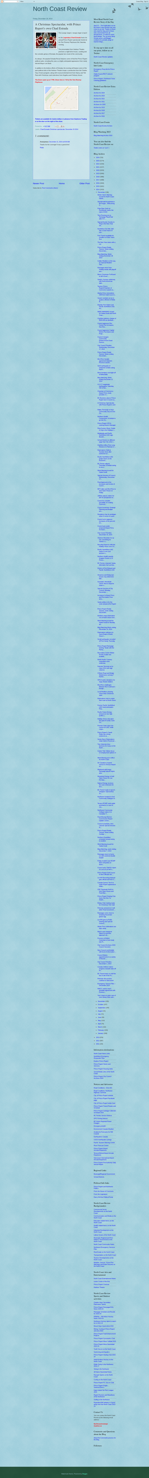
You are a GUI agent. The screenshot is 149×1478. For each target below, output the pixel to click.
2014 (98, 189)
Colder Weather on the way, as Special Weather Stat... (107, 262)
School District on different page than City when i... (106, 441)
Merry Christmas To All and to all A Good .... (106, 275)
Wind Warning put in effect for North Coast (106, 758)
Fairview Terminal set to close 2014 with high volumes (105, 668)
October (101, 1004)
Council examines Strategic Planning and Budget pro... (107, 509)
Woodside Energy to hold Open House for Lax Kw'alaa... (106, 778)
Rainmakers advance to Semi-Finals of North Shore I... (105, 634)
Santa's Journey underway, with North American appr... (106, 281)
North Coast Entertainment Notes (105, 1278)
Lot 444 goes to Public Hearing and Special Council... (105, 921)
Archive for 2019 (99, 107)
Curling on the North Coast (102, 1380)
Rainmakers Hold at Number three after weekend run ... (104, 451)
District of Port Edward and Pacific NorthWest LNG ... (106, 570)
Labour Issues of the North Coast (105, 1235)
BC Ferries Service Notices (103, 1115)
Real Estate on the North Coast (104, 1252)
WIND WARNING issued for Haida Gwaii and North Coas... (107, 313)
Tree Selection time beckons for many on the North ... (106, 746)
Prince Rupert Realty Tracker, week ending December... (105, 610)
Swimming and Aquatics (102, 1352)
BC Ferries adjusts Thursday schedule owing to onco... (107, 465)
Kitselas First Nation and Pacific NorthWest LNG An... (106, 306)
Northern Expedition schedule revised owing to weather (106, 839)
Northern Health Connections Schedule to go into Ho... (107, 418)
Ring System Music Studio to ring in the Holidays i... (106, 429)
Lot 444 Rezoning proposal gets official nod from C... (106, 878)
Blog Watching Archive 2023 (103, 135)
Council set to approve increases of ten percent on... (106, 521)
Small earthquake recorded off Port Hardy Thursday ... (106, 641)
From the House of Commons (104, 1191)
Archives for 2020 (99, 104)
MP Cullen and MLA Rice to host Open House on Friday (107, 490)
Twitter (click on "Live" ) (101, 148)
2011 (98, 1044)
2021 (98, 167)
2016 (98, 183)
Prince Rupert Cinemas (101, 1284)
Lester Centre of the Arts (102, 1281)
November (101, 1001)
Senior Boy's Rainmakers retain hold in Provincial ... (107, 740)
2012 (98, 1040)
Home (62, 183)
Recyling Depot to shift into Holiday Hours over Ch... (106, 545)
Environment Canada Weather (104, 1129)
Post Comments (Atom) (50, 188)
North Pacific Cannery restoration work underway (105, 661)
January (101, 1033)
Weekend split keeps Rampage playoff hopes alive (106, 771)
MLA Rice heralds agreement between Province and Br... (105, 360)
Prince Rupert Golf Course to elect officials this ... (106, 873)
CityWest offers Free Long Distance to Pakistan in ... (107, 446)
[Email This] (56, 126)
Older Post (84, 183)
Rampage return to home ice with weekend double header (106, 856)
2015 (98, 186)
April (99, 1024)
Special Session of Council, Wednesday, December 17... (107, 477)
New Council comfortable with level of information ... (107, 951)
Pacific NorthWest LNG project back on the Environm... (105, 458)
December (101, 192)
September (102, 1008)
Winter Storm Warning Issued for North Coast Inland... (106, 196)
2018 (98, 177)
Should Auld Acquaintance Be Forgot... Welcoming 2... (106, 203)
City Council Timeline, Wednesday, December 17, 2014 (106, 347)
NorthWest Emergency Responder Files (101, 1057)
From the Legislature (100, 1194)
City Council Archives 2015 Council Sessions (106, 946)
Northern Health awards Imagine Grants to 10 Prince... (105, 558)
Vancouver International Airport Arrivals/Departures (104, 1159)
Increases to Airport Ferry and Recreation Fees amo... (106, 597)
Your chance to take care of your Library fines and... (107, 996)
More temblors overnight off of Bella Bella (107, 373)
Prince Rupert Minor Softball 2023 (105, 1341)
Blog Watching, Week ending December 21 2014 (105, 379)
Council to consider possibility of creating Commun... (105, 502)
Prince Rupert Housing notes (103, 1069)
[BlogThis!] (58, 126)
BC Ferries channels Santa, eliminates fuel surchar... (107, 564)
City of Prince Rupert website (103, 1095)
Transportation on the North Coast (105, 1255)
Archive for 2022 (99, 99)
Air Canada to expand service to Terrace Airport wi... (107, 764)
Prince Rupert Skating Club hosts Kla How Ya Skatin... (106, 898)
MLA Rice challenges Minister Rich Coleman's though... (106, 686)
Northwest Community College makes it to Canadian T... (105, 812)
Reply (42, 147)
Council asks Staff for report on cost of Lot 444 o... (107, 868)
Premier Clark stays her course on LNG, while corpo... (105, 727)
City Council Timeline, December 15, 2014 (105, 534)
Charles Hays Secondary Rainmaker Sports (102, 1303)
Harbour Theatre (99, 1287)
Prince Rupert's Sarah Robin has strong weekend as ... (105, 734)
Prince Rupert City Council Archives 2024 (102, 1077)
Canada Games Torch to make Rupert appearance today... (107, 884)
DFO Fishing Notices (101, 1118)
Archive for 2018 (99, 110)
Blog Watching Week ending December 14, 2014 (107, 628)
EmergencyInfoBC (100, 1126)
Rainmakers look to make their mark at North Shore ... (107, 700)
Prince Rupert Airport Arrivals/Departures (101, 1149)
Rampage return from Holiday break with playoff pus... (107, 269)
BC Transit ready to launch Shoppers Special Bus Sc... (106, 791)
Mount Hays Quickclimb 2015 (103, 1326)
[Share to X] (60, 126)
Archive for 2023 (99, 96)
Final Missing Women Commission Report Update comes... (105, 818)
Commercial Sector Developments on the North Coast (103, 1211)
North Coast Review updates (103, 57)
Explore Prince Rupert (101, 1061)
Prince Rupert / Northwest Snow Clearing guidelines (104, 79)
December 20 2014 (71, 129)
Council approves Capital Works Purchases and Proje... (106, 332)
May (99, 1020)
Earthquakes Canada (101, 1137)
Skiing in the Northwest (101, 1369)
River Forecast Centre (101, 1145)
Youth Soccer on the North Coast (105, 1349)
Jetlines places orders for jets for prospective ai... (106, 496)
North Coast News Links (102, 1053)
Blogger (84, 1474)
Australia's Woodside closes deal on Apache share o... (106, 583)
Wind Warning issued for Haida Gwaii (106, 471)
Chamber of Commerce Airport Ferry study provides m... (105, 393)
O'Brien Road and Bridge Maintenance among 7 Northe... (106, 675)
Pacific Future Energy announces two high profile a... (105, 713)
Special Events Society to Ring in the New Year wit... (106, 223)
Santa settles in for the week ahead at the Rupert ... (107, 603)
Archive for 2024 (99, 93)
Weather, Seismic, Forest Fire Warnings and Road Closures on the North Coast (104, 1264)
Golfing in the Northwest (102, 1399)
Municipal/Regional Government (104, 1174)
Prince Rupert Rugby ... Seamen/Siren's (101, 1386)
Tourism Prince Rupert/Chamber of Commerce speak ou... (106, 288)
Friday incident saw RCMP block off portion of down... (106, 862)
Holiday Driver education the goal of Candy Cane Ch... (106, 720)
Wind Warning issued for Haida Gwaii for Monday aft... (106, 622)
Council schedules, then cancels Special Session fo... (106, 825)
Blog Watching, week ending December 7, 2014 (107, 850)
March (100, 1027)
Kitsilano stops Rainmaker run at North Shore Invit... (107, 616)
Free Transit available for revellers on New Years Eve (106, 237)
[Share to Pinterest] (64, 126)
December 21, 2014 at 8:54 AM (59, 142)
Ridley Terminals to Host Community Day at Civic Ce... (106, 411)
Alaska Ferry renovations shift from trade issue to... (107, 294)
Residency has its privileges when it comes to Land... (107, 515)
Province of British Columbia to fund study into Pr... (106, 940)
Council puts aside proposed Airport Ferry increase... (106, 527)
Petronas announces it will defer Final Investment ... (106, 909)
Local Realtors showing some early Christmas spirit (106, 693)
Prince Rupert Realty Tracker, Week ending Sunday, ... (105, 832)
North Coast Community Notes (104, 1244)
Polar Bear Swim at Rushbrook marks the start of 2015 (105, 210)
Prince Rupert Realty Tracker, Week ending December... (105, 249)
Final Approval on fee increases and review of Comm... (106, 484)
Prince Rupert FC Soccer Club (104, 1382)
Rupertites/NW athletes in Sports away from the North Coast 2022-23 (105, 1404)
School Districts (99, 1177)
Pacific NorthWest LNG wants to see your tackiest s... (105, 551)
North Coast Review (60, 8)
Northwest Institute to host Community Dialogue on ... (106, 798)
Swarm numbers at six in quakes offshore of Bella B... (106, 299)
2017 (98, 180)
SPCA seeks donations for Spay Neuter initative (106, 681)
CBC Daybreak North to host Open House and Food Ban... (106, 891)
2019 (98, 173)
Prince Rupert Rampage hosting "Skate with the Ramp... (106, 647)
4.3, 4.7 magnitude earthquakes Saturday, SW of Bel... (106, 386)
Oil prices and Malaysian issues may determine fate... (106, 576)
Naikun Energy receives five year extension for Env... (106, 784)
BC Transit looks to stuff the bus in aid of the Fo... (107, 974)
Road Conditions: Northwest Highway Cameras (103, 1091)
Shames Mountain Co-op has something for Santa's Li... (106, 539)
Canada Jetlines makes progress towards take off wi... (107, 968)
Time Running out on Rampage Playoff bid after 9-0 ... (105, 217)
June (100, 1017)
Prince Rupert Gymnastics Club (104, 1338)
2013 (98, 1037)
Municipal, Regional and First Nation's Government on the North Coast (103, 1239)
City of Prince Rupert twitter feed (104, 1103)
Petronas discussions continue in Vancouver (106, 979)
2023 (98, 161)
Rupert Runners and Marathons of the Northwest (104, 1396)
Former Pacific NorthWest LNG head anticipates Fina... (106, 707)
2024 (98, 157)
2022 (98, 164)
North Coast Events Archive (103, 126)
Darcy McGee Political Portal (103, 1197)
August (100, 1011)
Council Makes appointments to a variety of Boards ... (107, 956)
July (99, 1014)
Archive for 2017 (99, 113)
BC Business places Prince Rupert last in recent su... (107, 399)
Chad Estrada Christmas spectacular (52, 129)
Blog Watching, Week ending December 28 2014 (105, 256)
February (101, 1030)
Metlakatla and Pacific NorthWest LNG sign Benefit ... (105, 435)
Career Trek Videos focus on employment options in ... (107, 752)
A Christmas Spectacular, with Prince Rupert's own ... (106, 404)
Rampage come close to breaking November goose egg (106, 914)
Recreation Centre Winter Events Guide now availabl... (106, 654)
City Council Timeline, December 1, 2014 (105, 963)
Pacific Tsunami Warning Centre (104, 1142)
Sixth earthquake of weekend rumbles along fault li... (106, 367)
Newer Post (38, 183)
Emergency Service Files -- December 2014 (107, 984)
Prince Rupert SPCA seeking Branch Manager (107, 424)
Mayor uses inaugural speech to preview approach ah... (105, 933)
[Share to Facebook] (62, 126)
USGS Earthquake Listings (103, 1140)
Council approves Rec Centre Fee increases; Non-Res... (106, 325)
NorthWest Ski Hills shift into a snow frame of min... (106, 230)
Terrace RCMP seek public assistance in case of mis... (106, 805)
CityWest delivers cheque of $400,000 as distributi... (107, 319)
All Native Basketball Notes (103, 1372)
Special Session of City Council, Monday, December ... (105, 590)
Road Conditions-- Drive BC (103, 1088)
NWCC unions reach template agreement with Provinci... (106, 990)
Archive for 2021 (99, 101)
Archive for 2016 (99, 116)
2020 (98, 170)
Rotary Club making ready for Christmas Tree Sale (106, 904)
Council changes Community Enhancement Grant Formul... (105, 339)
